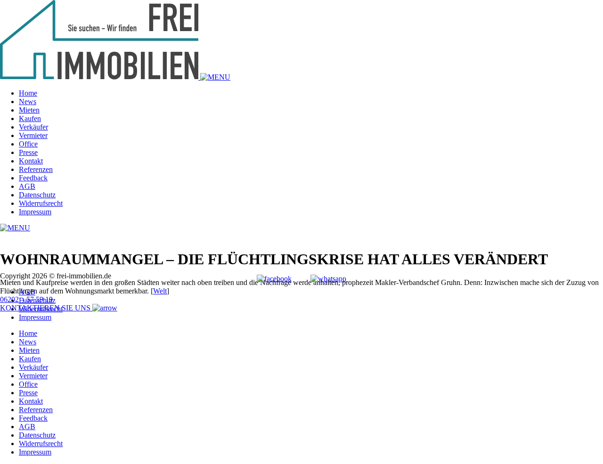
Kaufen (30, 118)
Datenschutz (37, 195)
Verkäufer (33, 127)
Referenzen (36, 169)
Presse (28, 152)
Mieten (29, 110)
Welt (160, 291)
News (27, 102)
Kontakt (31, 161)
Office (28, 144)
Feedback (33, 178)
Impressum (35, 212)
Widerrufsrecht (41, 203)
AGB (27, 186)
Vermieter (33, 135)
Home (28, 93)
